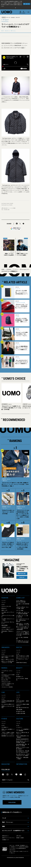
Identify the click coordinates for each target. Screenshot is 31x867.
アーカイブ (5, 19)
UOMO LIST (4, 404)
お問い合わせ (18, 835)
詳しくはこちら (27, 3)
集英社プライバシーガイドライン (8, 837)
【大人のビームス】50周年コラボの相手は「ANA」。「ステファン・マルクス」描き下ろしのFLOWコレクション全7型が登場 (21, 334)
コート (3, 30)
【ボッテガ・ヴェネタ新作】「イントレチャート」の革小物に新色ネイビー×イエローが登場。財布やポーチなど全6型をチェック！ (21, 292)
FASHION (9, 269)
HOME (3, 269)
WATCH (18, 538)
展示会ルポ (5, 480)
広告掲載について (5, 839)
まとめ (17, 316)
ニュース (18, 288)
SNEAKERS (4, 506)
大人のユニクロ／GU (20, 302)
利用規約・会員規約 (20, 837)
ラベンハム (13, 30)
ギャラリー (5, 508)
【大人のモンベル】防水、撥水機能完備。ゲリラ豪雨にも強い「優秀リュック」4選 (21, 320)
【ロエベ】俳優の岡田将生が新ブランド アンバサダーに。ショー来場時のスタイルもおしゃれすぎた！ (21, 348)
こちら (14, 852)
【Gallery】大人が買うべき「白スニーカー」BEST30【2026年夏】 (8, 512)
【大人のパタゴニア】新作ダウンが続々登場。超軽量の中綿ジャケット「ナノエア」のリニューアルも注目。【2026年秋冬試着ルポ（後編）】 (15, 484)
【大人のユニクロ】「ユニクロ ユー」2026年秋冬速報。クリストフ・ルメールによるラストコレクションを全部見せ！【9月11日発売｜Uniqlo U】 (21, 306)
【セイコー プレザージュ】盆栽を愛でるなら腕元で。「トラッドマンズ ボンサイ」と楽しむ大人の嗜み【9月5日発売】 (22, 546)
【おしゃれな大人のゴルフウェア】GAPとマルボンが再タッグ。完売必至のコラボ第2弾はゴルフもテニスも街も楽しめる (21, 362)
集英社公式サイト (5, 835)
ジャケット (8, 30)
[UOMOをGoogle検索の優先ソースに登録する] (15, 228)
